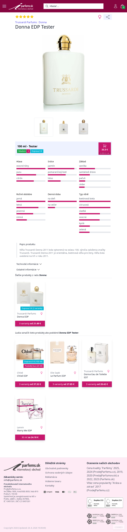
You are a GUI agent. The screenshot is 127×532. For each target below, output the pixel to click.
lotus (50, 178)
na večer (52, 204)
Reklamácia (51, 476)
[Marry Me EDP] (30, 409)
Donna (43, 22)
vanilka (82, 165)
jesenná (20, 210)
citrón (19, 178)
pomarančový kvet (57, 171)
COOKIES (119, 527)
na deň (51, 198)
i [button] (28, 151)
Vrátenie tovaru (53, 481)
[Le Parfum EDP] (63, 353)
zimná (19, 217)
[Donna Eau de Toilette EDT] (97, 353)
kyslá (81, 223)
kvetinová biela (87, 198)
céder (82, 184)
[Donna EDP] (30, 295)
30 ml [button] (30, 437)
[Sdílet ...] (108, 17)
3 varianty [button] (30, 323)
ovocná (82, 217)
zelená (82, 229)
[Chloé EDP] (30, 353)
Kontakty (49, 485)
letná (19, 204)
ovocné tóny (22, 165)
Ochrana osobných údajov (58, 472)
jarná (19, 198)
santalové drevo (87, 171)
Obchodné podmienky (56, 468)
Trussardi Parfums (26, 22)
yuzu (18, 171)
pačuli (82, 178)
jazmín (51, 165)
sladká (82, 210)
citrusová (84, 204)
